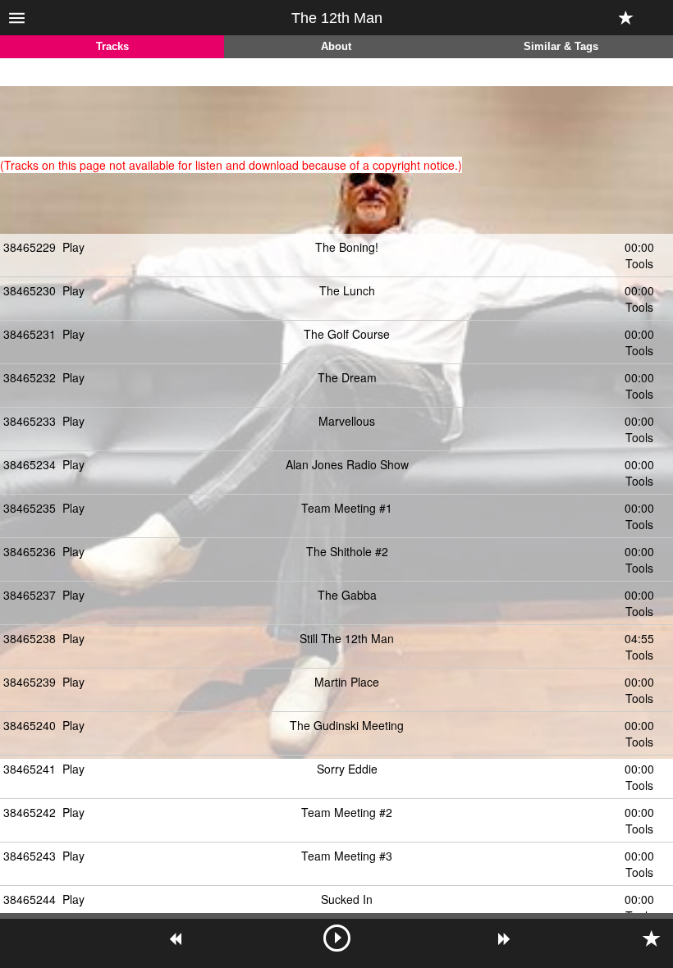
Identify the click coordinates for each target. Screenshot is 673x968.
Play (73, 247)
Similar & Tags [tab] (561, 47)
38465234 (29, 464)
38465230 (29, 290)
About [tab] (336, 47)
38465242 (29, 812)
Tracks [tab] (112, 47)
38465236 (29, 551)
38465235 (29, 508)
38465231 (29, 334)
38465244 (29, 899)
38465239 (29, 681)
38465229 (29, 247)
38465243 (29, 855)
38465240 (29, 725)
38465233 (29, 421)
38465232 (29, 377)
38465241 (29, 768)
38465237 (29, 595)
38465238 (29, 638)
